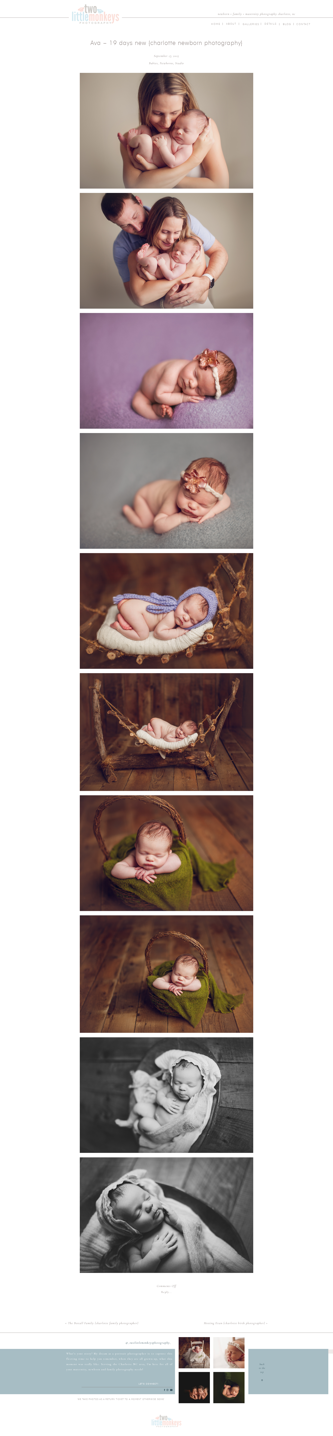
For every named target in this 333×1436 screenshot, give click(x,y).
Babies (153, 63)
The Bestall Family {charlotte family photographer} (103, 1323)
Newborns (166, 63)
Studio (179, 63)
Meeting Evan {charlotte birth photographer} (234, 1323)
